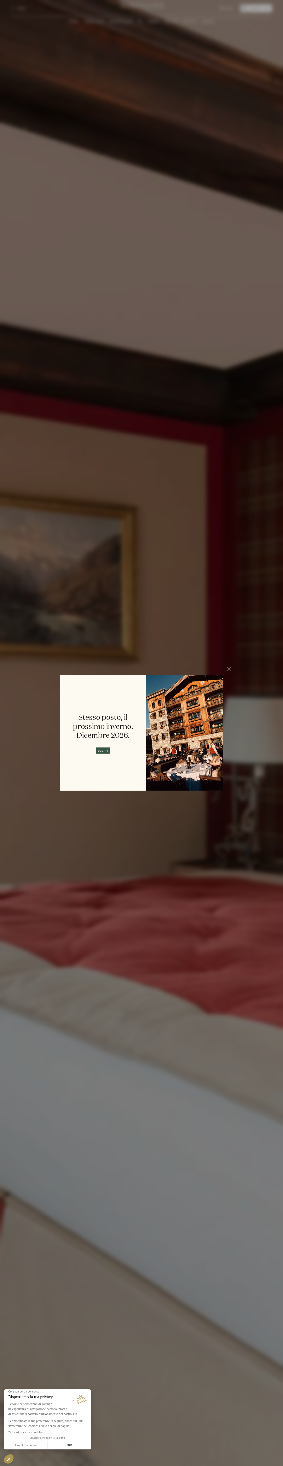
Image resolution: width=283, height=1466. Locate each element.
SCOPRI (103, 750)
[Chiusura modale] (229, 669)
